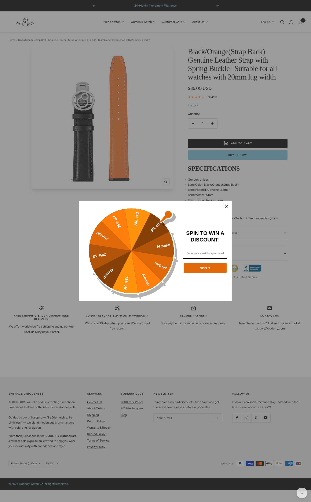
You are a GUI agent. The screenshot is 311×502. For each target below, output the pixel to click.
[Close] (227, 206)
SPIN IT (205, 268)
